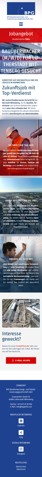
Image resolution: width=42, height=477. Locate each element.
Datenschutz (21, 466)
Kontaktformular (23, 346)
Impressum (21, 469)
